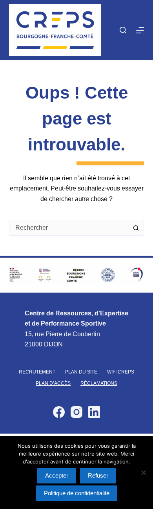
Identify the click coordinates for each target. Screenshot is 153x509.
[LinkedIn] (94, 412)
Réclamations (98, 383)
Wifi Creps (120, 372)
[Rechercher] (123, 30)
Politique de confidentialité (76, 493)
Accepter (56, 475)
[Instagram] (76, 412)
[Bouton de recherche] (136, 227)
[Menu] (140, 30)
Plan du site (81, 372)
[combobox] (68, 228)
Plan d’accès (53, 383)
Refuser (98, 475)
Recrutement (37, 372)
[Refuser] (143, 472)
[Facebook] (59, 412)
